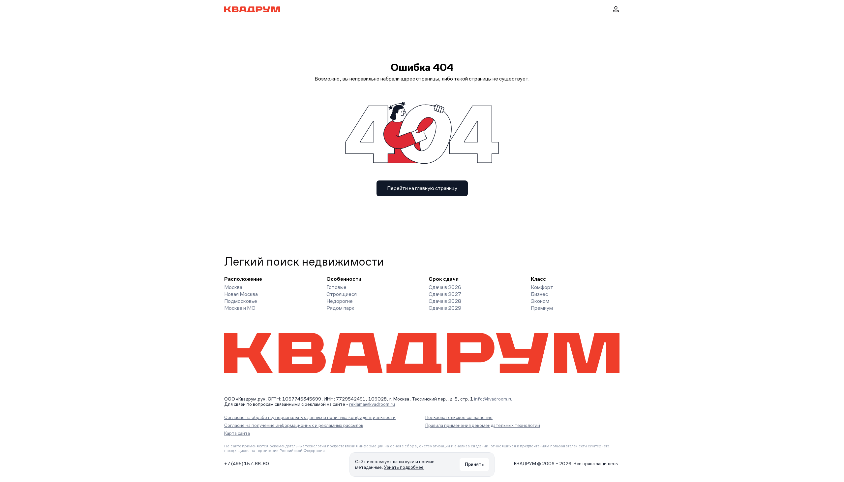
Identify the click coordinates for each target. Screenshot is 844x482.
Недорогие (339, 301)
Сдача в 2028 (445, 301)
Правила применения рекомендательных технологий (482, 425)
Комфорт (542, 287)
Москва (233, 287)
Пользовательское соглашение (459, 417)
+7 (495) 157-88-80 (246, 463)
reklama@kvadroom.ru (372, 404)
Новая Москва (241, 294)
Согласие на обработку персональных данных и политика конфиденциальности (310, 417)
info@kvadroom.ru (493, 399)
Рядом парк (340, 308)
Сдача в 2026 (445, 287)
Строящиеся (341, 294)
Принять (474, 464)
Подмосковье (240, 301)
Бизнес (539, 294)
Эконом (540, 301)
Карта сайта (237, 433)
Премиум (542, 308)
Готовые (336, 287)
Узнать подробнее (404, 467)
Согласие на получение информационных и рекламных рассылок (293, 425)
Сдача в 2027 (445, 294)
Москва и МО (240, 308)
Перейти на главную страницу (422, 188)
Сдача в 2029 (445, 308)
